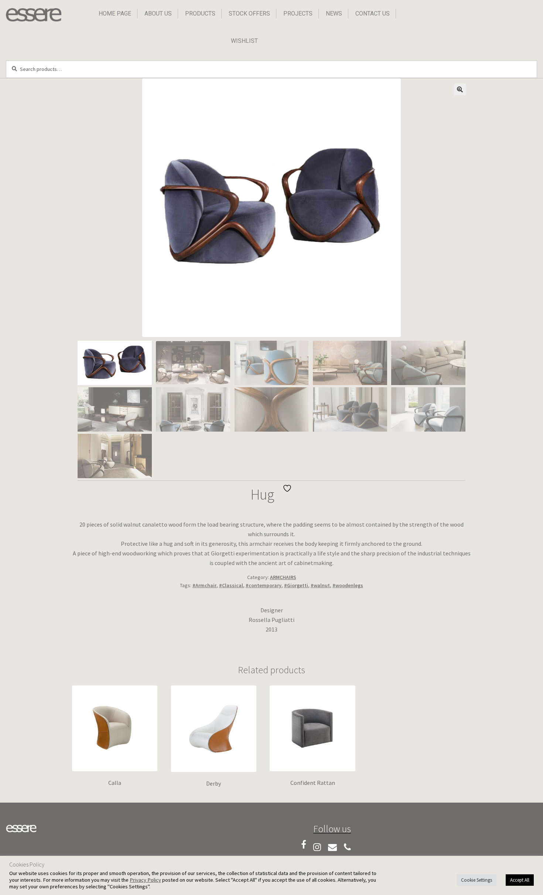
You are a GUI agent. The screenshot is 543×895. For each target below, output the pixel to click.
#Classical (231, 585)
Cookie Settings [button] (476, 880)
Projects (298, 13)
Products (200, 13)
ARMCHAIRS (283, 577)
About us (158, 13)
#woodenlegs (347, 585)
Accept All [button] (519, 880)
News (334, 13)
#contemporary (263, 585)
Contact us (372, 13)
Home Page (115, 13)
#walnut (320, 585)
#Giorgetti (296, 585)
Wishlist (244, 40)
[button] (460, 89)
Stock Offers (249, 13)
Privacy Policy (145, 880)
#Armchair (204, 585)
